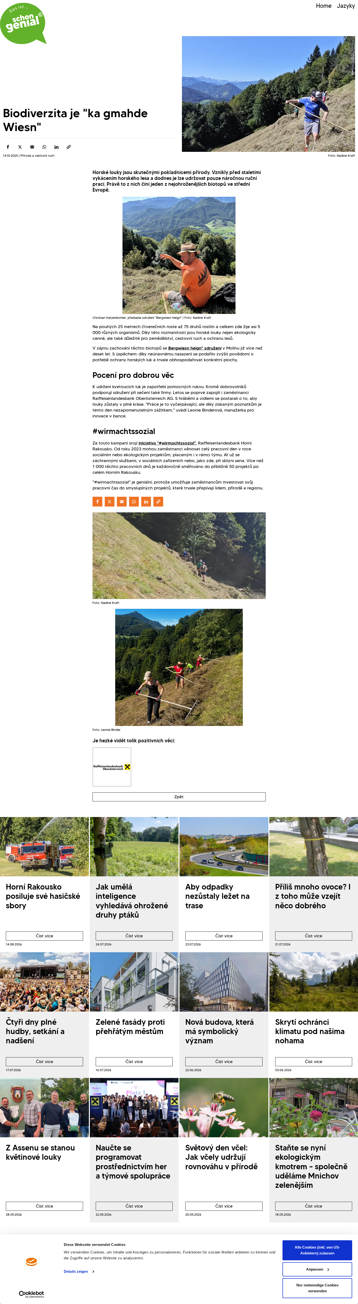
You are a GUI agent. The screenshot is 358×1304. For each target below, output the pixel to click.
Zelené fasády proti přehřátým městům (130, 1026)
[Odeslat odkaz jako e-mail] (32, 147)
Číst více (29, 937)
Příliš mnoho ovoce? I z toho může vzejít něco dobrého (312, 896)
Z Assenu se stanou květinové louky (40, 1152)
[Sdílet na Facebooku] (8, 147)
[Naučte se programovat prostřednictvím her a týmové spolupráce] (134, 1107)
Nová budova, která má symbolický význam (219, 1031)
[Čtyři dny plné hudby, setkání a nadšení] (44, 982)
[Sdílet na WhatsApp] (44, 147)
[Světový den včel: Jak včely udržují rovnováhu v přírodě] (223, 1107)
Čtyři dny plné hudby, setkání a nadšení (35, 1031)
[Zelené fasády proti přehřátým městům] (134, 982)
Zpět (179, 796)
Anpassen (314, 1269)
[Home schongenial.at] (23, 23)
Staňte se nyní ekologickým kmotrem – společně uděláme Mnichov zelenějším (311, 1166)
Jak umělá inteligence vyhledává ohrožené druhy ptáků (132, 901)
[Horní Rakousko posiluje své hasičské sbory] (44, 846)
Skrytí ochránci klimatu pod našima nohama (310, 1031)
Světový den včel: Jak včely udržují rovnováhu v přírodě (221, 1157)
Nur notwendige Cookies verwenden (317, 1288)
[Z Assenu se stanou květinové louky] (44, 1107)
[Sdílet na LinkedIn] (56, 147)
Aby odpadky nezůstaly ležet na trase (217, 896)
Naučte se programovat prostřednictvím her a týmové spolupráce (133, 1161)
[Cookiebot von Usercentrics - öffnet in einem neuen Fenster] (31, 1294)
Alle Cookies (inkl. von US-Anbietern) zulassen (317, 1250)
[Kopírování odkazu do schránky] (69, 147)
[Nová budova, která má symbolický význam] (223, 982)
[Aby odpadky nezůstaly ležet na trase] (223, 846)
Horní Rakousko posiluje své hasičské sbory (43, 896)
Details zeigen (76, 1271)
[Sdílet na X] (20, 147)
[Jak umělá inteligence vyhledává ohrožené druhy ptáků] (134, 846)
